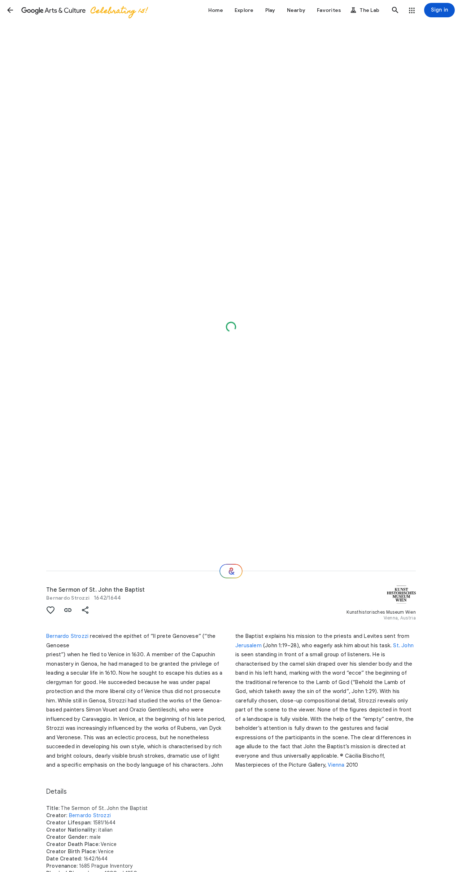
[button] (10, 10)
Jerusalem (248, 645)
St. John (403, 645)
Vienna (336, 765)
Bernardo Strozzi (68, 598)
